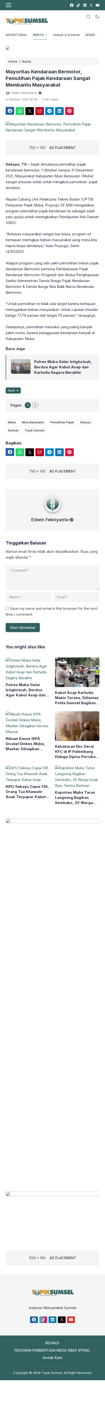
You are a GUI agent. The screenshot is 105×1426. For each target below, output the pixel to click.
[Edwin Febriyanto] (53, 513)
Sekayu (85, 422)
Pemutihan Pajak (62, 422)
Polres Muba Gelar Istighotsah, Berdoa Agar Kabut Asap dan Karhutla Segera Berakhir (63, 367)
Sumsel (13, 430)
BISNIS (90, 35)
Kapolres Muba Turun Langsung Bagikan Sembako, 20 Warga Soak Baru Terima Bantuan (75, 797)
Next (11, 390)
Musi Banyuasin (33, 422)
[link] (71, 5)
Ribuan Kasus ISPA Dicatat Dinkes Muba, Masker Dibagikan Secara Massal (25, 743)
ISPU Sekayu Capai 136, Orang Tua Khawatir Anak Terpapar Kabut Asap (27, 791)
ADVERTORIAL (16, 35)
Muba (12, 422)
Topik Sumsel (34, 430)
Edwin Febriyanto (50, 519)
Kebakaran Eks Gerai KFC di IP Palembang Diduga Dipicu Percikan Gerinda (76, 751)
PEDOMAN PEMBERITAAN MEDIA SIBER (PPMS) (52, 1350)
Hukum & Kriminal (66, 35)
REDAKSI (52, 1343)
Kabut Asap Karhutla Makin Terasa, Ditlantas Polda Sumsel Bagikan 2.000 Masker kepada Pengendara (77, 697)
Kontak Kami (52, 1358)
